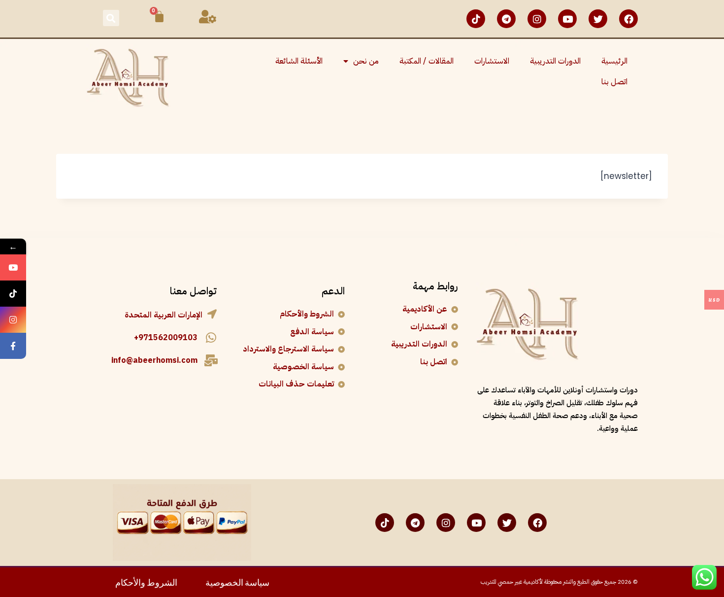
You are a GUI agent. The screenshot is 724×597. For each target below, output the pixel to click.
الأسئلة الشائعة (299, 61)
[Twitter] (598, 18)
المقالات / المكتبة (426, 61)
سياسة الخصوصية (237, 581)
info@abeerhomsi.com (154, 360)
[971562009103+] (211, 338)
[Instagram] (536, 18)
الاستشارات (491, 61)
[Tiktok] (475, 18)
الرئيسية (614, 61)
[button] (111, 18)
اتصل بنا (614, 82)
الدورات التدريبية (555, 61)
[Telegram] (506, 18)
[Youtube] (567, 18)
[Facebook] (628, 18)
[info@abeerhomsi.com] (211, 360)
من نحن (366, 61)
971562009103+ (165, 338)
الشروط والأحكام (146, 581)
